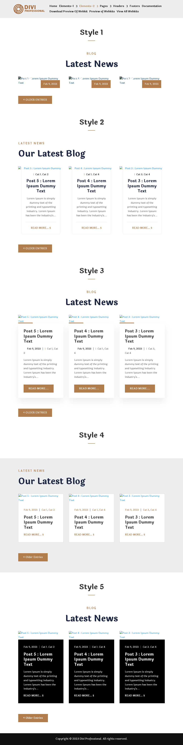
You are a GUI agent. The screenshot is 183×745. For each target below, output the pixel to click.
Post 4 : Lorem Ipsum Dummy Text (88, 74)
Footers (135, 6)
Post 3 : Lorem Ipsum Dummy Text (139, 74)
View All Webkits (128, 12)
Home (53, 6)
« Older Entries (35, 100)
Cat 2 (45, 174)
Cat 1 (38, 174)
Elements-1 (66, 6)
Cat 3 (139, 174)
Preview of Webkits (102, 12)
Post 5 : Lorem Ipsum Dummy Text (38, 74)
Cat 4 (96, 174)
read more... (40, 228)
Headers (118, 6)
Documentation (152, 6)
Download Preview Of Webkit (68, 12)
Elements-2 (87, 6)
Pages (104, 6)
